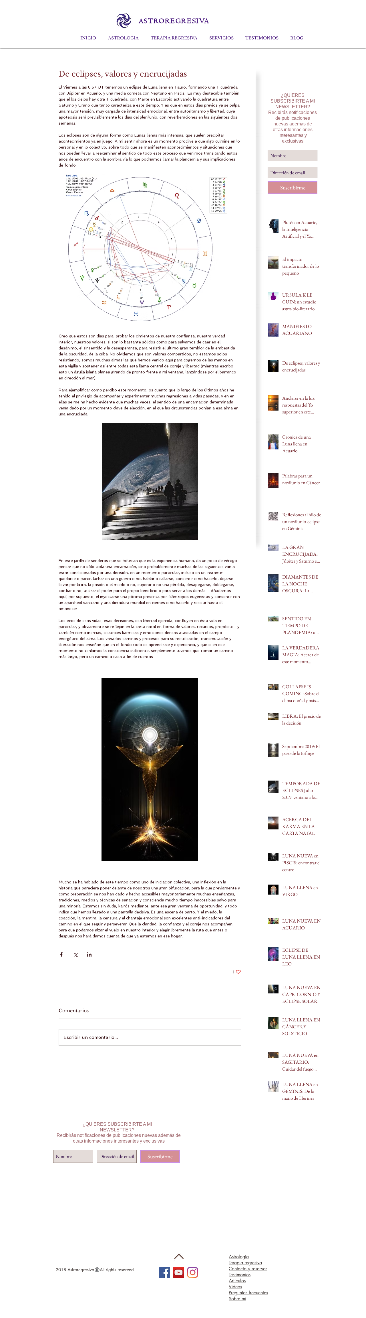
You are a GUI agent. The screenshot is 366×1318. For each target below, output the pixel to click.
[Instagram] (192, 1272)
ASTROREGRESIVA (173, 21)
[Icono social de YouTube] (178, 1272)
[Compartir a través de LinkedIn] (89, 954)
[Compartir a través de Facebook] (61, 954)
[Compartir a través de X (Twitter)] (75, 954)
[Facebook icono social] (164, 1272)
